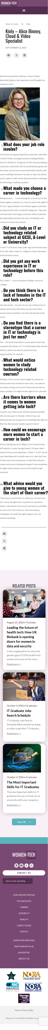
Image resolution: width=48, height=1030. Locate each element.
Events (24, 931)
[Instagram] (31, 865)
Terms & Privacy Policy (24, 1010)
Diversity (24, 913)
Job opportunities (24, 895)
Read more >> (14, 664)
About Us (24, 958)
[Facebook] (21, 865)
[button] (24, 10)
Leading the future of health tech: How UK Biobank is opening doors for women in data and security (22, 637)
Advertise (24, 952)
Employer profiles (23, 940)
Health (24, 919)
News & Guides (12, 24)
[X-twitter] (26, 865)
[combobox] (18, 881)
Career (24, 907)
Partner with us (24, 946)
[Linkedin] (16, 865)
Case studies (24, 925)
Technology (23, 901)
